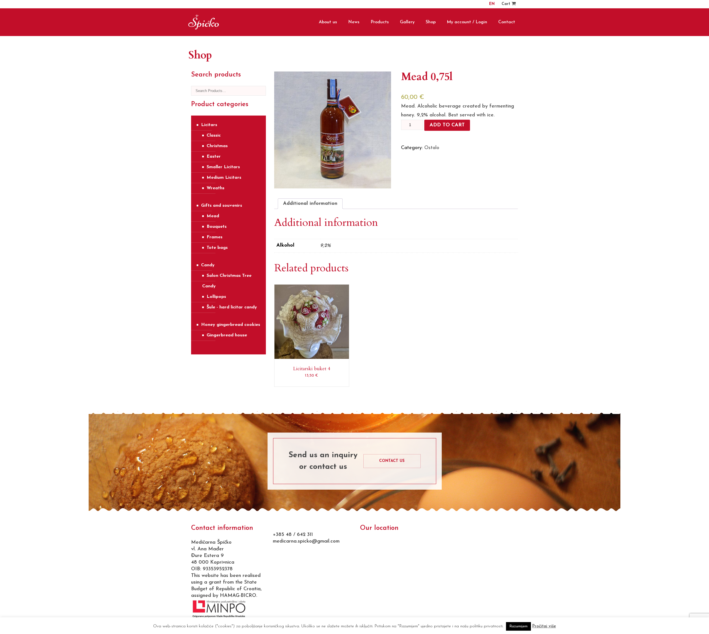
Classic (214, 135)
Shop (431, 22)
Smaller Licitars (223, 167)
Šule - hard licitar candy (232, 307)
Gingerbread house (227, 335)
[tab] (310, 203)
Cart (507, 4)
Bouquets (217, 226)
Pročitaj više (544, 626)
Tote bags (217, 248)
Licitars (209, 125)
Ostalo (431, 147)
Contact (506, 22)
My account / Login (467, 22)
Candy (208, 265)
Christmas (217, 146)
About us (328, 22)
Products (380, 22)
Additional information (310, 203)
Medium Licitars (224, 177)
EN (492, 4)
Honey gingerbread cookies (230, 325)
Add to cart (447, 125)
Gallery (407, 22)
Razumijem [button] (518, 626)
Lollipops (216, 297)
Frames (214, 237)
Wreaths (215, 188)
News (353, 22)
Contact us (392, 461)
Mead (213, 216)
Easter (214, 156)
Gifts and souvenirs (221, 205)
